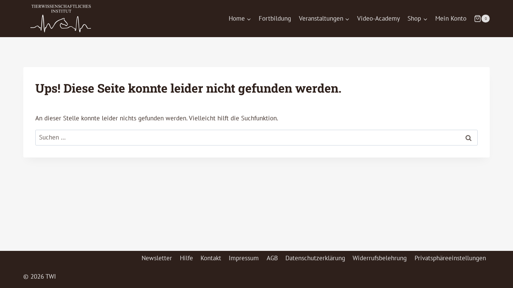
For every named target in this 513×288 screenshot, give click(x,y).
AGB (272, 258)
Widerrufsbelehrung (380, 258)
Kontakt (211, 258)
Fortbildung (275, 18)
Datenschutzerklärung (315, 258)
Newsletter (157, 258)
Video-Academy (378, 18)
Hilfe (186, 258)
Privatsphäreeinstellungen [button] (450, 258)
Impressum (244, 258)
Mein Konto (450, 18)
